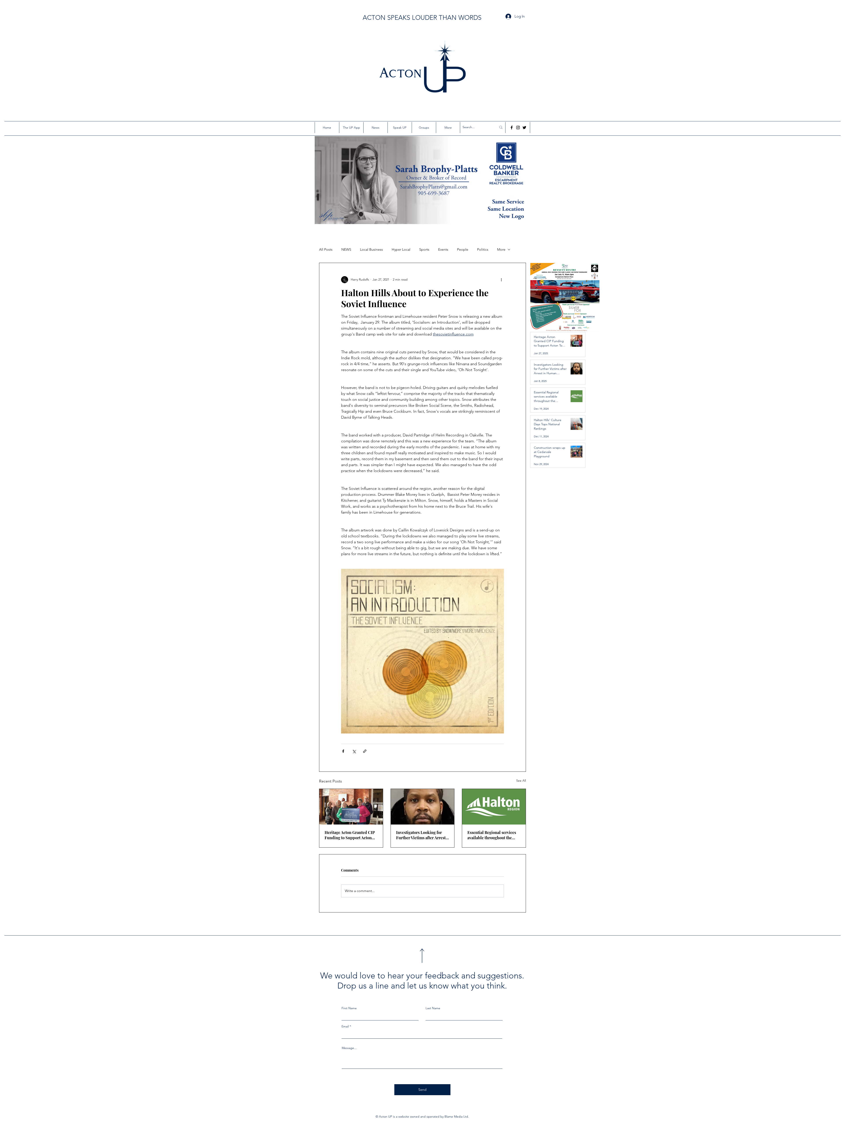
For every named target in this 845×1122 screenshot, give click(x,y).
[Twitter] (524, 127)
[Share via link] (365, 751)
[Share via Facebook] (343, 751)
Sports (424, 249)
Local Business (371, 249)
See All (521, 781)
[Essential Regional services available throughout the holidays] (494, 807)
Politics (482, 249)
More (501, 249)
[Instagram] (518, 127)
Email (345, 1026)
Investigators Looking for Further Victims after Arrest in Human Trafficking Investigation (421, 835)
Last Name (433, 1008)
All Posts (325, 249)
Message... (349, 1047)
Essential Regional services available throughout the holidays (491, 835)
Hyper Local (401, 249)
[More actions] (501, 279)
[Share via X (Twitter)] (354, 751)
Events (443, 249)
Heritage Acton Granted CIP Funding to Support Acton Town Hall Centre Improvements (350, 835)
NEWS (346, 249)
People (462, 249)
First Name (349, 1008)
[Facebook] (511, 127)
